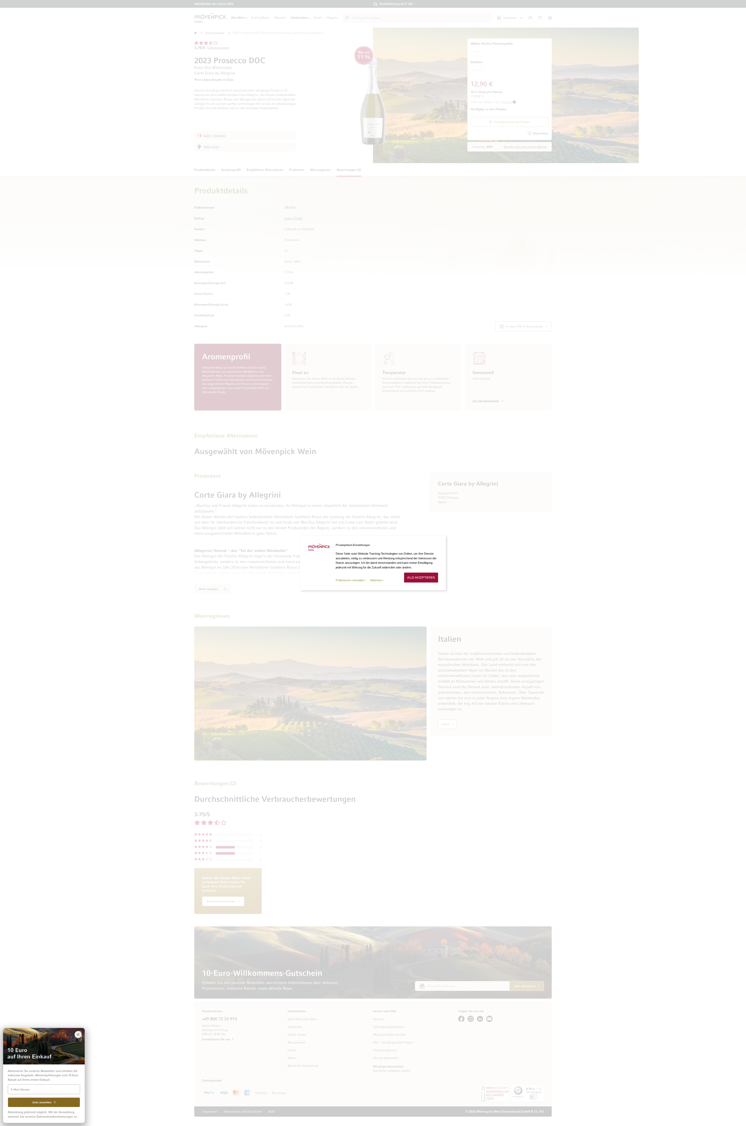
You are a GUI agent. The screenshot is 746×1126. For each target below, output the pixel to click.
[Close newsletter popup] (78, 1034)
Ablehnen (376, 580)
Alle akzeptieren (421, 577)
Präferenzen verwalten (350, 580)
